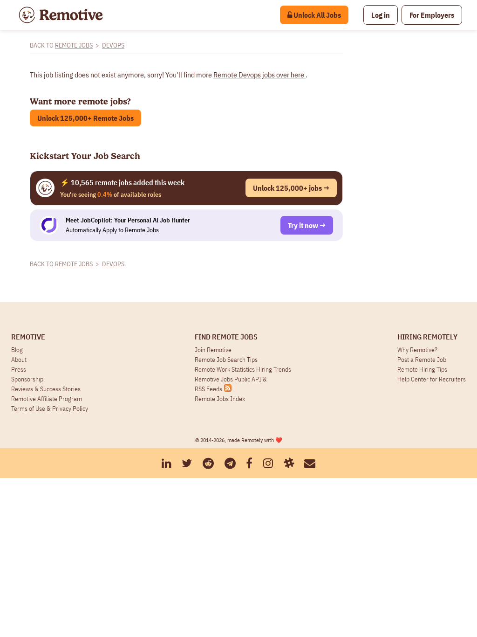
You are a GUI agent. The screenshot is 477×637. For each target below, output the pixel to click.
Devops (113, 45)
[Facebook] (249, 463)
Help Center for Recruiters (431, 379)
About (19, 359)
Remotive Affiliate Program (46, 399)
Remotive (28, 336)
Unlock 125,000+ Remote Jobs (85, 118)
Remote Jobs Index (220, 399)
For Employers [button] (431, 15)
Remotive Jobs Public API (229, 379)
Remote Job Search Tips (226, 359)
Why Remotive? (417, 350)
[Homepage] (61, 15)
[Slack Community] (289, 463)
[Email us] (309, 463)
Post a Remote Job (421, 359)
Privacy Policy (70, 408)
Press (18, 369)
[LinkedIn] (166, 463)
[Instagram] (268, 463)
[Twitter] (187, 463)
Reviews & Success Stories (46, 389)
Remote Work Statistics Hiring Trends (243, 369)
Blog (17, 350)
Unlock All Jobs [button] (316, 15)
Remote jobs (74, 45)
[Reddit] (208, 463)
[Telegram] (230, 463)
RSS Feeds (208, 389)
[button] (380, 15)
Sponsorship (27, 379)
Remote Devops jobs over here (259, 74)
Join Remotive (213, 350)
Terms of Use (28, 408)
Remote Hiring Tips (422, 369)
